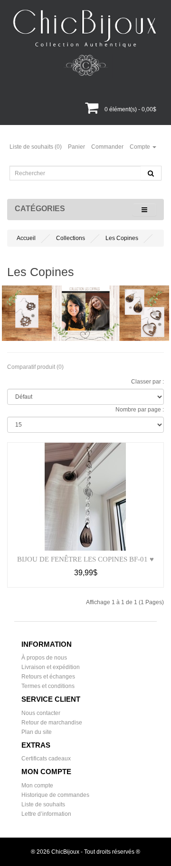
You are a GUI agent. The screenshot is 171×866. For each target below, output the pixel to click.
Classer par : (147, 381)
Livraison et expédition (50, 667)
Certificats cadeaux (46, 758)
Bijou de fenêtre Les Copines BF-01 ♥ (85, 559)
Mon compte (37, 785)
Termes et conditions (48, 686)
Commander (107, 146)
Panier (76, 146)
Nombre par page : (139, 409)
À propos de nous (44, 657)
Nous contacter (40, 713)
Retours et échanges (48, 676)
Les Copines (121, 238)
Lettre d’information (46, 814)
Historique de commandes (55, 795)
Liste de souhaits (43, 804)
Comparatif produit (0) (35, 367)
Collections (70, 238)
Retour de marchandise (51, 722)
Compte (141, 146)
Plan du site (36, 732)
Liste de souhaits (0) (36, 146)
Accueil (26, 238)
